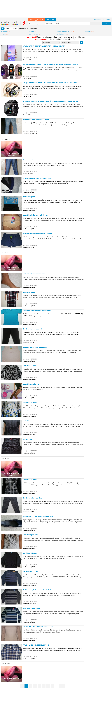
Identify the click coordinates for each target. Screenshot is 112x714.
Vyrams (4, 34)
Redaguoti (50, 20)
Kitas (61, 686)
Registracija (107, 20)
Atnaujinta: (26, 58)
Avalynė (33, 31)
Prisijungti (97, 20)
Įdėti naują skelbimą (36, 20)
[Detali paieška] (81, 42)
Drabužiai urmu (62, 34)
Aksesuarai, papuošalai (65, 31)
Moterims (5, 31)
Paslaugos (89, 31)
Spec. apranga (34, 34)
